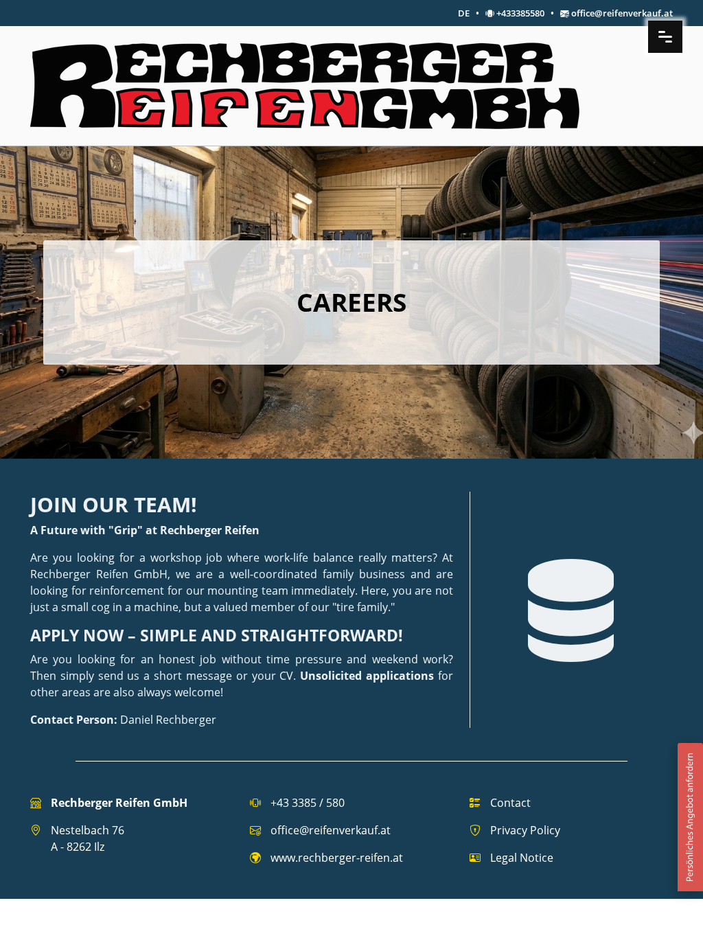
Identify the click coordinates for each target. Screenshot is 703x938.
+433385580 (520, 13)
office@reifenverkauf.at (622, 13)
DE (464, 13)
